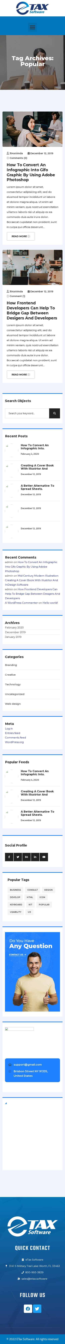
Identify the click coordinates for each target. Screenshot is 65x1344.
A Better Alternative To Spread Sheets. (37, 487)
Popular (44, 904)
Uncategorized (14, 694)
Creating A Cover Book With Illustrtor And (37, 467)
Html (30, 897)
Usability (15, 912)
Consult (32, 890)
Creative (10, 674)
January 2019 (13, 636)
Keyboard (16, 904)
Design (48, 890)
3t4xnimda (16, 153)
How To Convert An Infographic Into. (35, 447)
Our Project (14, 1157)
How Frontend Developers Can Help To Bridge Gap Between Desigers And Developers (32, 310)
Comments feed (15, 737)
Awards (12, 1146)
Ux (29, 912)
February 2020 (14, 627)
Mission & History (18, 1128)
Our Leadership (17, 1134)
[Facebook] (28, 1309)
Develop (15, 897)
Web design (13, 703)
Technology (12, 684)
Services (12, 1152)
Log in (9, 728)
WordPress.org (14, 742)
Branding (11, 665)
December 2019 (15, 632)
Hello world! (50, 602)
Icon (42, 897)
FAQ (10, 1140)
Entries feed (12, 733)
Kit (30, 904)
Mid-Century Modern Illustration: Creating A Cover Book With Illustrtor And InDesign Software (32, 580)
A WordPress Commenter (21, 602)
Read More (20, 236)
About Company (17, 1116)
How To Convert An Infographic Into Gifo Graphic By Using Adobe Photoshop (31, 172)
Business (15, 890)
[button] (32, 27)
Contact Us (14, 1122)
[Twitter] (37, 1309)
